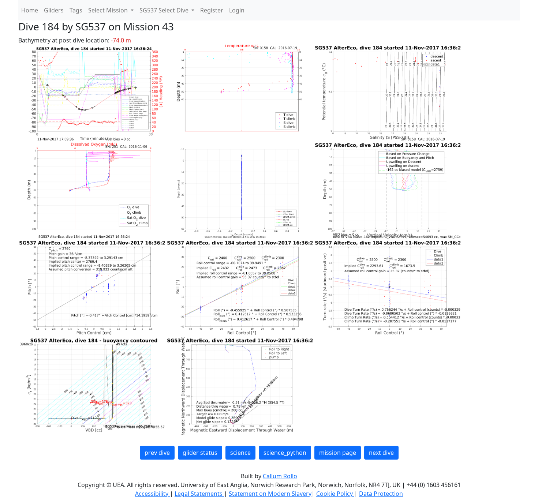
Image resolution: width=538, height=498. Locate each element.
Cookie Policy (335, 494)
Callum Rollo (280, 476)
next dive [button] (381, 453)
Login (236, 10)
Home (29, 10)
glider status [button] (200, 453)
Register (211, 10)
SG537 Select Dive (164, 10)
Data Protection (381, 494)
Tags (76, 10)
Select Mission (108, 10)
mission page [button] (337, 453)
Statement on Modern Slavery (270, 494)
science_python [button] (285, 453)
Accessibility (152, 494)
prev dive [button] (157, 453)
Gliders (54, 10)
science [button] (240, 453)
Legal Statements (199, 494)
